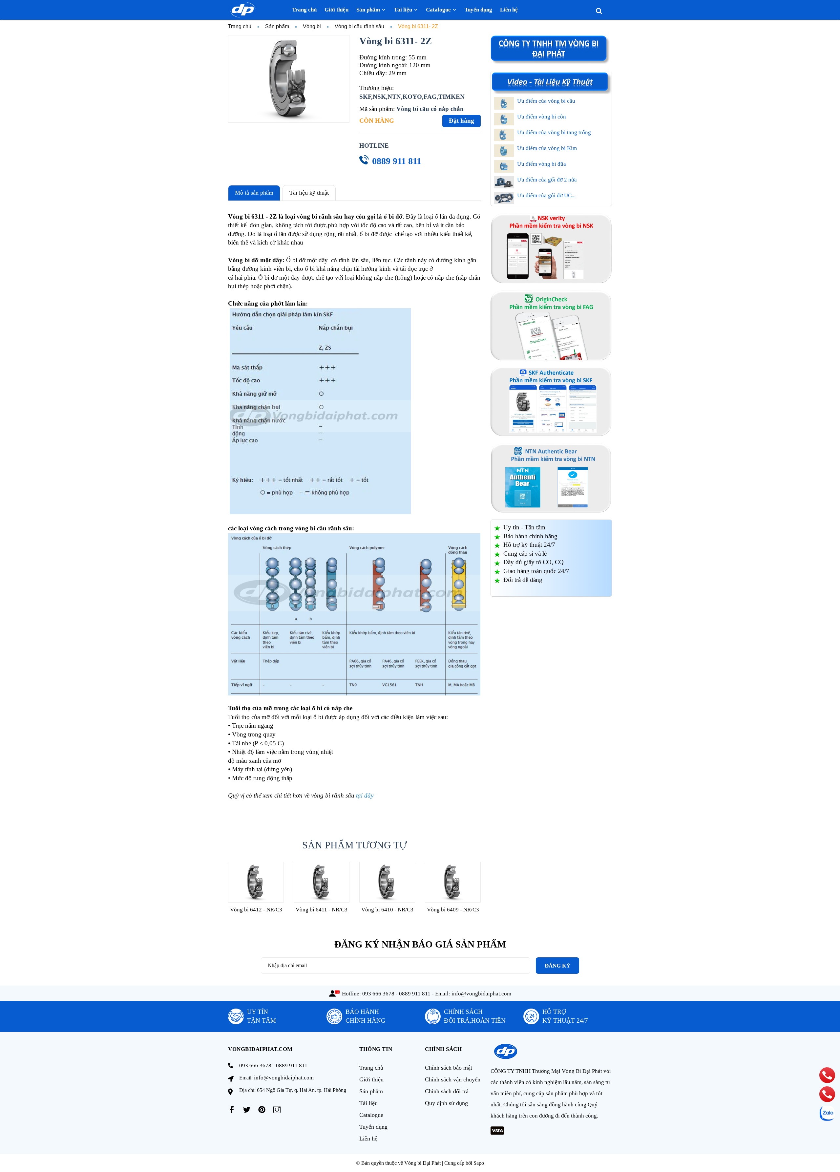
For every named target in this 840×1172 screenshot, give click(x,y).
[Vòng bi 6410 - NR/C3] (387, 882)
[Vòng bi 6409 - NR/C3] (452, 882)
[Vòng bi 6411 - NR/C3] (321, 882)
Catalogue (371, 1115)
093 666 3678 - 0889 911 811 (396, 994)
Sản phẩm (371, 1091)
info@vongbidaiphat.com (481, 994)
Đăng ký (557, 966)
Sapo (478, 1163)
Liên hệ (368, 1138)
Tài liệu (368, 1103)
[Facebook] (231, 1109)
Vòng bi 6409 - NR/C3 (453, 909)
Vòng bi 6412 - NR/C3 (256, 909)
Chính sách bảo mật (448, 1067)
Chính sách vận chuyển (452, 1079)
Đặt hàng (461, 120)
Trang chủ (371, 1067)
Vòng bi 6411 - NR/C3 (321, 909)
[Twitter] (246, 1109)
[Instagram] (277, 1109)
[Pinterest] (261, 1109)
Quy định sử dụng (446, 1103)
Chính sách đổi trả (447, 1091)
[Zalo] (827, 1113)
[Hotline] (827, 1075)
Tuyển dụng (373, 1126)
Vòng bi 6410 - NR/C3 (387, 909)
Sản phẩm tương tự (354, 845)
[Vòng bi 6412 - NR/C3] (256, 882)
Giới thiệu (371, 1079)
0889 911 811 (396, 161)
